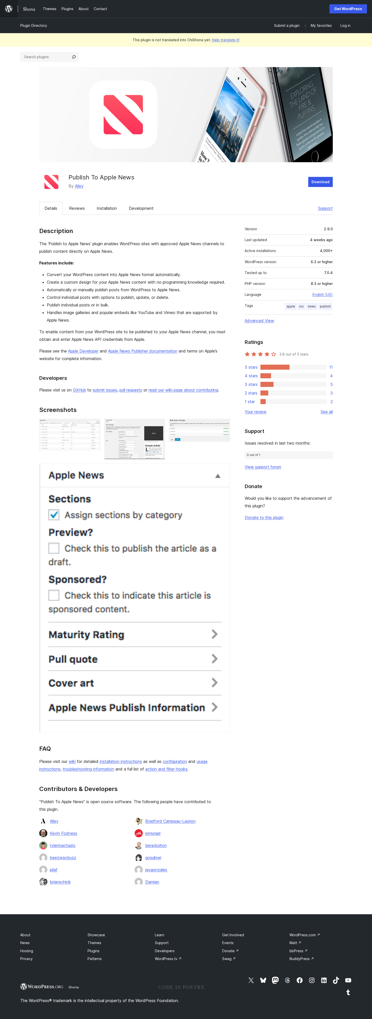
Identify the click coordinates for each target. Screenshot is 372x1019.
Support (325, 208)
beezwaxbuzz (63, 857)
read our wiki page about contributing (183, 389)
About (25, 935)
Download (320, 182)
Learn (159, 935)
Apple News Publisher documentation (142, 350)
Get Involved (233, 935)
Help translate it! (225, 40)
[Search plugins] (74, 57)
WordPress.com (305, 935)
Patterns (95, 958)
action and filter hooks (166, 769)
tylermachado (62, 845)
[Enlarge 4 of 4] (223, 470)
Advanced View (259, 320)
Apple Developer (83, 350)
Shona (74, 987)
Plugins (93, 951)
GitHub (79, 389)
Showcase (96, 935)
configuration (175, 761)
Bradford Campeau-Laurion (170, 821)
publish (325, 306)
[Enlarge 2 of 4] (158, 425)
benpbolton (156, 845)
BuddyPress (302, 958)
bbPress (299, 951)
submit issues (105, 389)
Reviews (77, 208)
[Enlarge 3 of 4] (223, 425)
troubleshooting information (88, 769)
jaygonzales (156, 869)
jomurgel (152, 833)
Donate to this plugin (264, 517)
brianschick (60, 881)
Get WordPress (348, 9)
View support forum (263, 466)
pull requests (130, 389)
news (312, 306)
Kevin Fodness (63, 833)
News (25, 943)
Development (141, 208)
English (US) (323, 294)
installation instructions (121, 761)
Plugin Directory (33, 25)
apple (290, 306)
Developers (165, 951)
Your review (255, 411)
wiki (72, 761)
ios (301, 306)
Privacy (26, 958)
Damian (152, 881)
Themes (94, 943)
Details (51, 208)
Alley (79, 186)
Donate (230, 951)
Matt (295, 943)
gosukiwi (153, 857)
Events (228, 943)
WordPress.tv (168, 958)
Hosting (26, 951)
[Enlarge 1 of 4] (93, 425)
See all (327, 411)
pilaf (53, 869)
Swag (229, 958)
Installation (107, 208)
